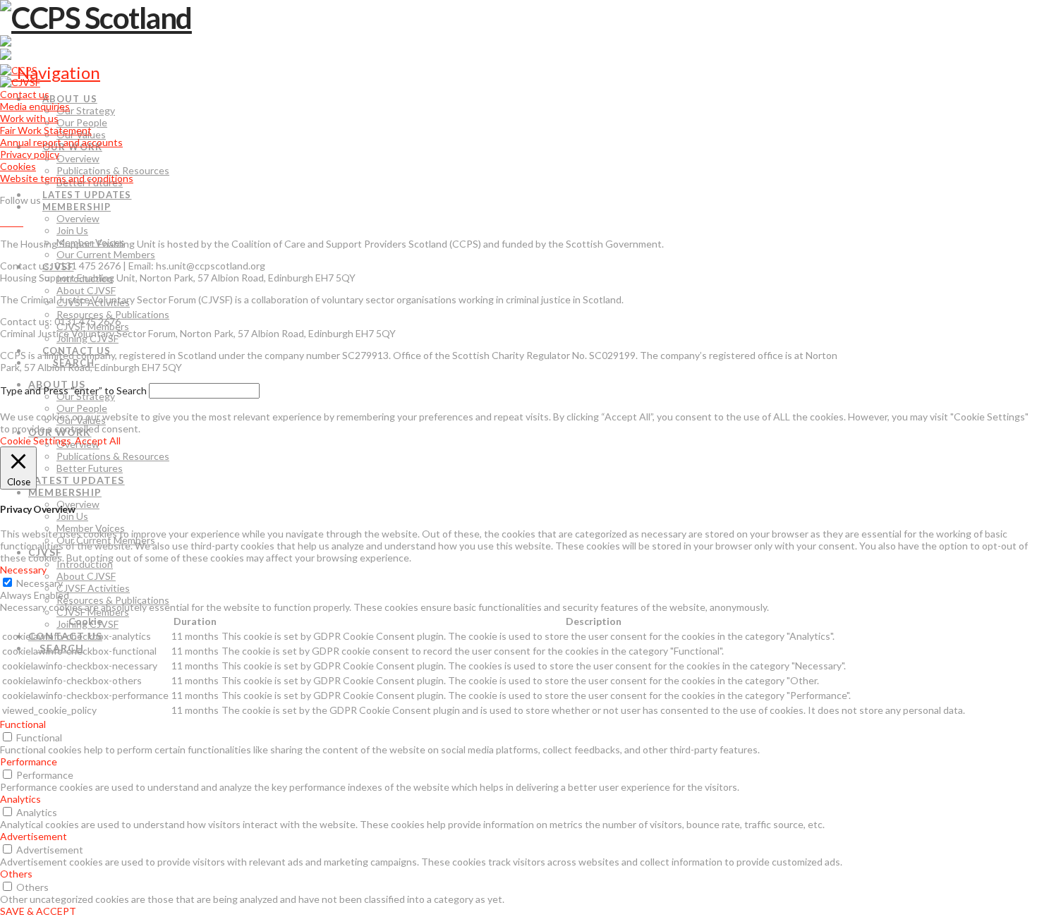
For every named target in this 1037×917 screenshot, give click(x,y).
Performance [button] (28, 761)
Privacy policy (29, 154)
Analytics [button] (20, 799)
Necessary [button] (23, 570)
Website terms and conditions (66, 178)
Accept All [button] (98, 441)
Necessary (39, 583)
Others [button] (16, 874)
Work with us (29, 118)
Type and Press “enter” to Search (73, 390)
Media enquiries (35, 106)
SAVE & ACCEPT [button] (38, 911)
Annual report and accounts (61, 142)
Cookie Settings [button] (35, 441)
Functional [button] (23, 724)
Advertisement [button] (33, 836)
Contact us (24, 94)
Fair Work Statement (46, 130)
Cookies (18, 166)
